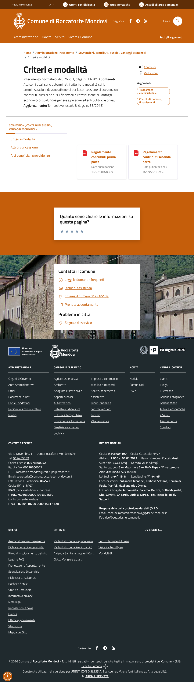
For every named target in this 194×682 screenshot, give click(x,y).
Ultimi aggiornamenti (21, 620)
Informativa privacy (20, 596)
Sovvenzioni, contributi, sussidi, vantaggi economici (112, 52)
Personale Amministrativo (24, 409)
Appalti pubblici (63, 397)
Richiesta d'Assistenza (22, 577)
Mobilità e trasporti (103, 384)
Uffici (11, 390)
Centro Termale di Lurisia (114, 541)
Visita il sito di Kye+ (111, 547)
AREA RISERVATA (97, 676)
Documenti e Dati (19, 397)
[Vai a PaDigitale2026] (162, 349)
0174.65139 (21, 458)
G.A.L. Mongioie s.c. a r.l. (68, 559)
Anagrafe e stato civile (68, 390)
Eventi (164, 378)
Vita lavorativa (100, 421)
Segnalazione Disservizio (23, 571)
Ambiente (60, 384)
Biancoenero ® (112, 671)
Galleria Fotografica (172, 397)
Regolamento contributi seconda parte (157, 156)
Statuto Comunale (19, 589)
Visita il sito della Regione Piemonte (76, 541)
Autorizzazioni (62, 403)
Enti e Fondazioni (19, 403)
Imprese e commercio (104, 378)
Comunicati (137, 384)
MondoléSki (106, 553)
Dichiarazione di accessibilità (26, 547)
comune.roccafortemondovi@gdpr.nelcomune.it (137, 513)
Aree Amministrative (21, 384)
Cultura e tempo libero (68, 415)
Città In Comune (91, 666)
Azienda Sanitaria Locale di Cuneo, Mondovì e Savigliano (89, 553)
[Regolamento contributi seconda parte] (136, 152)
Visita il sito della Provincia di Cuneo (76, 547)
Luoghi (164, 384)
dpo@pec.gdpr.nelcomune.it (122, 517)
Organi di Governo (19, 378)
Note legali (15, 602)
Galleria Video (168, 403)
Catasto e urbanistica (67, 409)
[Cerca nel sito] (177, 21)
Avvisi (133, 390)
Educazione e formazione (69, 421)
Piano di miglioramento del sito (27, 553)
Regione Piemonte (22, 4)
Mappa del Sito (17, 632)
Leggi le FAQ (16, 559)
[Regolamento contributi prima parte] (85, 152)
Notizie (134, 378)
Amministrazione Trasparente (54, 52)
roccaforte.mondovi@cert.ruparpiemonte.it (43, 472)
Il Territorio (166, 390)
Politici (12, 415)
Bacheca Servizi (18, 583)
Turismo (95, 415)
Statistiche (15, 626)
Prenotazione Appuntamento (26, 565)
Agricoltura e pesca (66, 378)
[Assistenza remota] (105, 666)
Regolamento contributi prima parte (103, 156)
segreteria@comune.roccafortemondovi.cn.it (44, 476)
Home (27, 52)
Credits (12, 614)
